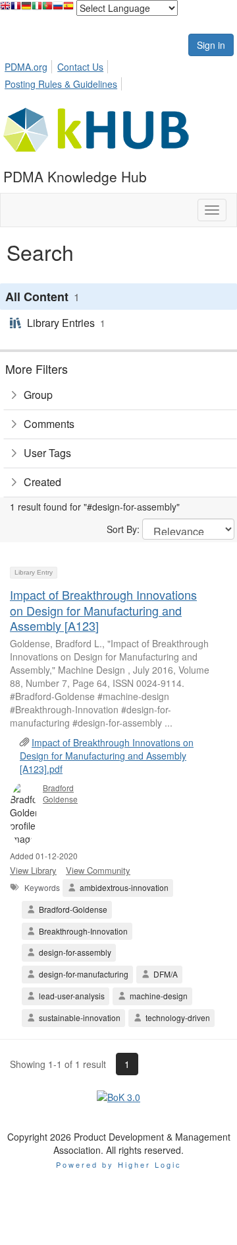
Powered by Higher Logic (119, 1164)
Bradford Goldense (60, 793)
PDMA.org (26, 66)
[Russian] (58, 9)
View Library (33, 870)
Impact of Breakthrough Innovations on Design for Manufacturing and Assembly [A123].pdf (107, 755)
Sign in (211, 45)
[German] (26, 9)
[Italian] (37, 9)
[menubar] (118, 73)
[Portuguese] (47, 9)
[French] (16, 9)
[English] (5, 9)
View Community (98, 870)
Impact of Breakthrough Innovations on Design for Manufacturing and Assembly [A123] (103, 610)
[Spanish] (68, 9)
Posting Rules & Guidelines (61, 83)
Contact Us (80, 66)
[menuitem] (29, 64)
